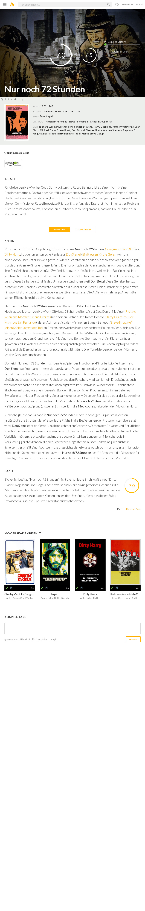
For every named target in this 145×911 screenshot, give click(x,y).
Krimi (58, 111)
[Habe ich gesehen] (6, 588)
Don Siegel (73, 254)
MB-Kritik (59, 229)
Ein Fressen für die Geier (99, 254)
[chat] (117, 4)
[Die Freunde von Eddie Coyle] (125, 562)
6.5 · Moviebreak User (116, 51)
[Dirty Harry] (90, 562)
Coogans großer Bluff (120, 249)
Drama (48, 111)
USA (78, 111)
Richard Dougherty (101, 121)
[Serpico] (55, 562)
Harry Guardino (116, 317)
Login (139, 4)
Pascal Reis (133, 509)
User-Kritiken (83, 229)
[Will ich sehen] (11, 588)
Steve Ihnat (118, 322)
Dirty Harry (12, 254)
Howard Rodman (78, 121)
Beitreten (128, 4)
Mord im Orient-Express (34, 317)
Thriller (68, 111)
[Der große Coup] (19, 562)
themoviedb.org (15, 99)
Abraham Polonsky (56, 121)
